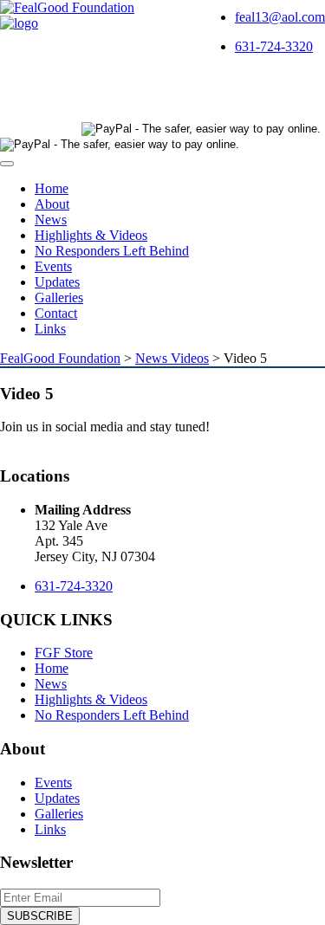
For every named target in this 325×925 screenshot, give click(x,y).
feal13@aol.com (280, 17)
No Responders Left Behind (112, 250)
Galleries (59, 297)
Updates (57, 282)
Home (51, 188)
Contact (56, 313)
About (52, 204)
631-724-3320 (274, 46)
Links (50, 328)
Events (53, 266)
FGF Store (64, 652)
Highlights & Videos (91, 235)
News (51, 219)
